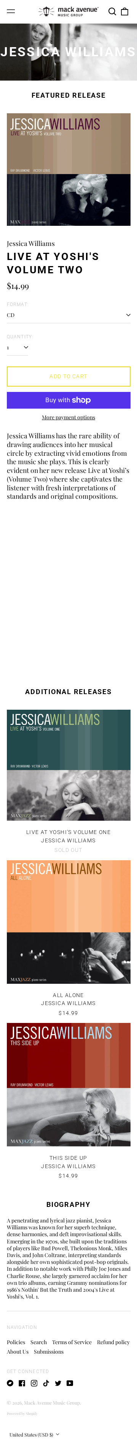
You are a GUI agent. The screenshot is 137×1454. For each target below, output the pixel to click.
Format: (18, 304)
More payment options (68, 417)
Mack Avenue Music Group (52, 1403)
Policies (16, 1342)
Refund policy (113, 1342)
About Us (18, 1351)
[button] (113, 11)
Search (38, 1342)
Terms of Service (72, 1342)
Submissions (49, 1351)
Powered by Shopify (22, 1413)
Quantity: (20, 336)
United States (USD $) (32, 1435)
